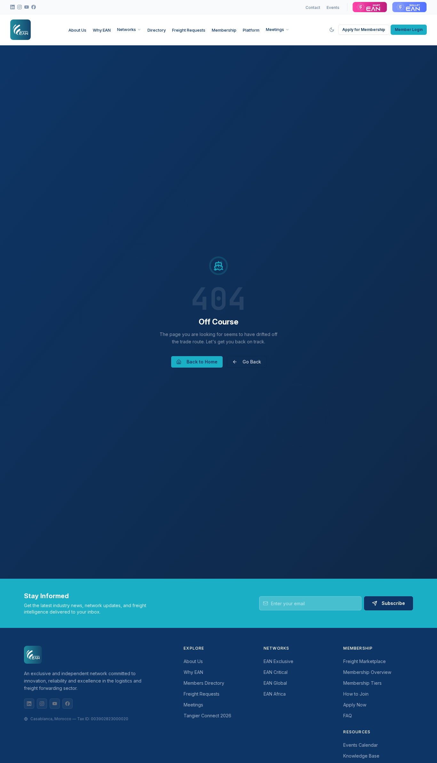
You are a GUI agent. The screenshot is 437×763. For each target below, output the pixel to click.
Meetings (275, 29)
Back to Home (202, 361)
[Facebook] (67, 703)
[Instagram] (42, 703)
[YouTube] (55, 703)
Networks (126, 29)
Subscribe (393, 603)
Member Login (409, 29)
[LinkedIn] (29, 703)
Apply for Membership (363, 29)
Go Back (251, 361)
